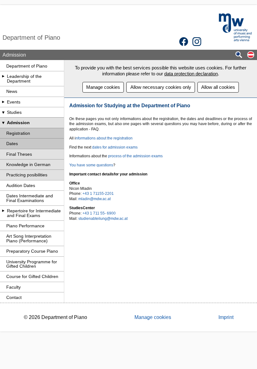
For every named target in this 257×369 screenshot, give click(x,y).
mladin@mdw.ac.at (94, 199)
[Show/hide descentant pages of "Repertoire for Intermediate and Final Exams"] (3, 211)
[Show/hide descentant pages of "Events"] (3, 102)
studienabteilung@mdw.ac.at (103, 218)
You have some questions (91, 165)
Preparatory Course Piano (32, 251)
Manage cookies (103, 87)
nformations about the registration (104, 138)
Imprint (225, 317)
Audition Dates (20, 185)
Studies (14, 112)
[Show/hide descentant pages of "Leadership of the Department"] (3, 76)
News (11, 91)
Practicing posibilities (26, 174)
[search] (239, 55)
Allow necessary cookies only (160, 87)
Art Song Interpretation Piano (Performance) (28, 238)
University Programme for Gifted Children (31, 264)
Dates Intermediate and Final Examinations (29, 198)
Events (13, 101)
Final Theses (19, 154)
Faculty (13, 287)
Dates (12, 143)
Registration (18, 133)
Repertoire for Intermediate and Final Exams (34, 213)
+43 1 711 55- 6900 (99, 213)
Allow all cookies (218, 87)
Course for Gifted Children (32, 276)
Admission (18, 122)
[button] (251, 55)
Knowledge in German (28, 164)
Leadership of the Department (24, 78)
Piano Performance (25, 225)
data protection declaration (191, 73)
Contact (14, 297)
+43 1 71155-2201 (98, 193)
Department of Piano (26, 65)
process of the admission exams (135, 156)
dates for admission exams (115, 147)
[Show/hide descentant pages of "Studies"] (3, 112)
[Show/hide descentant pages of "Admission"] (3, 123)
